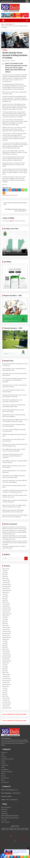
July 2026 (4, 570)
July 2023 (4, 641)
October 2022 (6, 659)
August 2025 (5, 592)
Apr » (6, 845)
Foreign (4, 50)
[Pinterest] (16, 190)
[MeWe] (19, 190)
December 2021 (6, 678)
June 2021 (5, 690)
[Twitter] (7, 190)
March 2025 (5, 602)
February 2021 (6, 698)
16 (26, 836)
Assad (7, 195)
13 (15, 836)
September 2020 (6, 708)
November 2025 (6, 586)
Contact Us (4, 811)
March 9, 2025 (6, 60)
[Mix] (22, 190)
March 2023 (5, 649)
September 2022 (6, 661)
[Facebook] (4, 190)
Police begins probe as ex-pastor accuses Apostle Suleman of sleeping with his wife (14, 532)
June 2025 (5, 596)
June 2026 (5, 572)
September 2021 (6, 684)
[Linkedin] (13, 190)
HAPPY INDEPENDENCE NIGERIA (9, 815)
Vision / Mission (5, 822)
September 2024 (6, 614)
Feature (3, 761)
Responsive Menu (27, 1)
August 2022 (5, 663)
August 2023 (5, 639)
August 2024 (5, 616)
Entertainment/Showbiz (7, 759)
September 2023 (6, 637)
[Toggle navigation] (3, 20)
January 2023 (5, 653)
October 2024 (6, 612)
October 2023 (6, 635)
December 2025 (6, 584)
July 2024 (4, 617)
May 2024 (4, 621)
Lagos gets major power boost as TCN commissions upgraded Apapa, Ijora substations (12, 456)
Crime (2, 754)
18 (7, 838)
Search (26, 558)
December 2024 (6, 608)
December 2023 (6, 631)
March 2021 (5, 696)
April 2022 (5, 670)
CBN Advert (4, 809)
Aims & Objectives (6, 807)
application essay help (8, 527)
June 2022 (5, 666)
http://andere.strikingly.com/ (9, 530)
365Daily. (12, 60)
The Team (3, 820)
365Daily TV (4, 752)
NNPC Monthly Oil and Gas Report (10, 818)
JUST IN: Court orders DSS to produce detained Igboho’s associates (14, 542)
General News (4, 765)
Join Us (9, 796)
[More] (4, 193)
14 (19, 836)
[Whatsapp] (25, 190)
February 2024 (6, 627)
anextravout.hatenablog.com (9, 536)
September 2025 (6, 590)
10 (3, 836)
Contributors (4, 813)
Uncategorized (5, 782)
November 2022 (6, 657)
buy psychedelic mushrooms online (11, 541)
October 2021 (6, 682)
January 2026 (5, 582)
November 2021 (6, 680)
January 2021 (5, 700)
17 (3, 838)
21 (19, 838)
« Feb (2, 845)
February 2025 (6, 604)
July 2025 (4, 594)
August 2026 (5, 569)
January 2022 (5, 676)
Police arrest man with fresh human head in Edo (15, 203)
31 (3, 843)
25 (7, 841)
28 (19, 841)
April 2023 (5, 647)
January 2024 (5, 629)
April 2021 (5, 694)
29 (23, 841)
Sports (3, 780)
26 (11, 841)
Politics (3, 773)
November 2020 (6, 704)
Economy (3, 757)
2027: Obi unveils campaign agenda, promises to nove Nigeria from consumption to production (14, 380)
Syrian (16, 195)
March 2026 (5, 578)
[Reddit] (10, 190)
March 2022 (5, 672)
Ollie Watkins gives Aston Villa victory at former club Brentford (15, 210)
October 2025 (6, 588)
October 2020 (6, 706)
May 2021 (4, 692)
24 (3, 841)
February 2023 (6, 651)
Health (3, 767)
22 (23, 838)
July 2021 (4, 688)
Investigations (5, 769)
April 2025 (5, 600)
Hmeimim (11, 195)
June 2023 (5, 643)
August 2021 (5, 686)
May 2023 (4, 645)
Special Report (5, 778)
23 (26, 838)
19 (11, 838)
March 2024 (5, 625)
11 (7, 836)
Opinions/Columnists (6, 771)
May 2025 (4, 598)
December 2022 (6, 655)
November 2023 (6, 633)
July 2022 (4, 665)
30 (26, 841)
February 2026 (6, 580)
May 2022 (4, 668)
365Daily (19, 852)
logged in (11, 221)
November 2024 (6, 610)
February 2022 (6, 674)
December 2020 (6, 702)
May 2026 (4, 574)
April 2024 (5, 623)
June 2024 (5, 619)
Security (3, 776)
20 (15, 838)
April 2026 (5, 576)
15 (23, 836)
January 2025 (5, 606)
